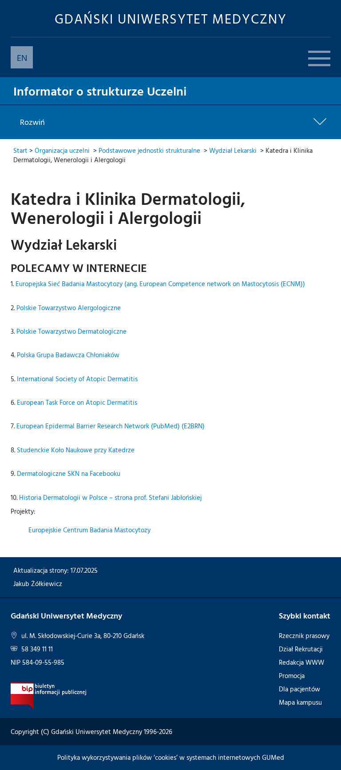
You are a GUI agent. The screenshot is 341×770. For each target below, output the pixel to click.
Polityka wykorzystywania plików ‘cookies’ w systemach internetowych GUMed (170, 757)
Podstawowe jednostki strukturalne (149, 150)
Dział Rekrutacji (301, 649)
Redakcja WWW (301, 662)
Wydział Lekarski (233, 150)
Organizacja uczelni (62, 150)
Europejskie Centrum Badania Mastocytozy (89, 530)
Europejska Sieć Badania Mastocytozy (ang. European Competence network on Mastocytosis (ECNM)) (160, 284)
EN (22, 57)
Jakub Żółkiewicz (37, 583)
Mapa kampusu (300, 702)
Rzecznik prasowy (304, 635)
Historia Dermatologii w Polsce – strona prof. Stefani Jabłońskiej (110, 497)
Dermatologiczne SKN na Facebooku (68, 473)
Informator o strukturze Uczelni (99, 90)
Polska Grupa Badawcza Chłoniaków (68, 355)
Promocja (292, 675)
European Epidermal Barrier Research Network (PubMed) (98, 426)
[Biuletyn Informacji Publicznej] (49, 695)
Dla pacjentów (299, 689)
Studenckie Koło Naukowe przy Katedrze (76, 450)
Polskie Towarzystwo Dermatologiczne (71, 331)
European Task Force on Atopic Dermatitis (77, 402)
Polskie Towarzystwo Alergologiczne (68, 308)
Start (20, 150)
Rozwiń (32, 122)
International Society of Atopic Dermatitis (77, 379)
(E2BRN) (193, 426)
